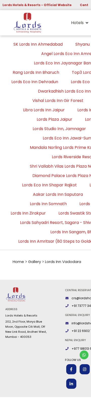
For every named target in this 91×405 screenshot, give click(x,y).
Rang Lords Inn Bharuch (36, 72)
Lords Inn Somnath (48, 204)
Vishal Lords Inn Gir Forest (57, 100)
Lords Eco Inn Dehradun (34, 82)
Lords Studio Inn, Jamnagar (59, 129)
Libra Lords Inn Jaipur (44, 110)
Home (18, 261)
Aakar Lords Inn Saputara (58, 194)
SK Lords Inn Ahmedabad (38, 44)
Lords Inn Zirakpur (28, 213)
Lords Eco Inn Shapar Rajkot (49, 185)
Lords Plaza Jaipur (54, 119)
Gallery (34, 261)
